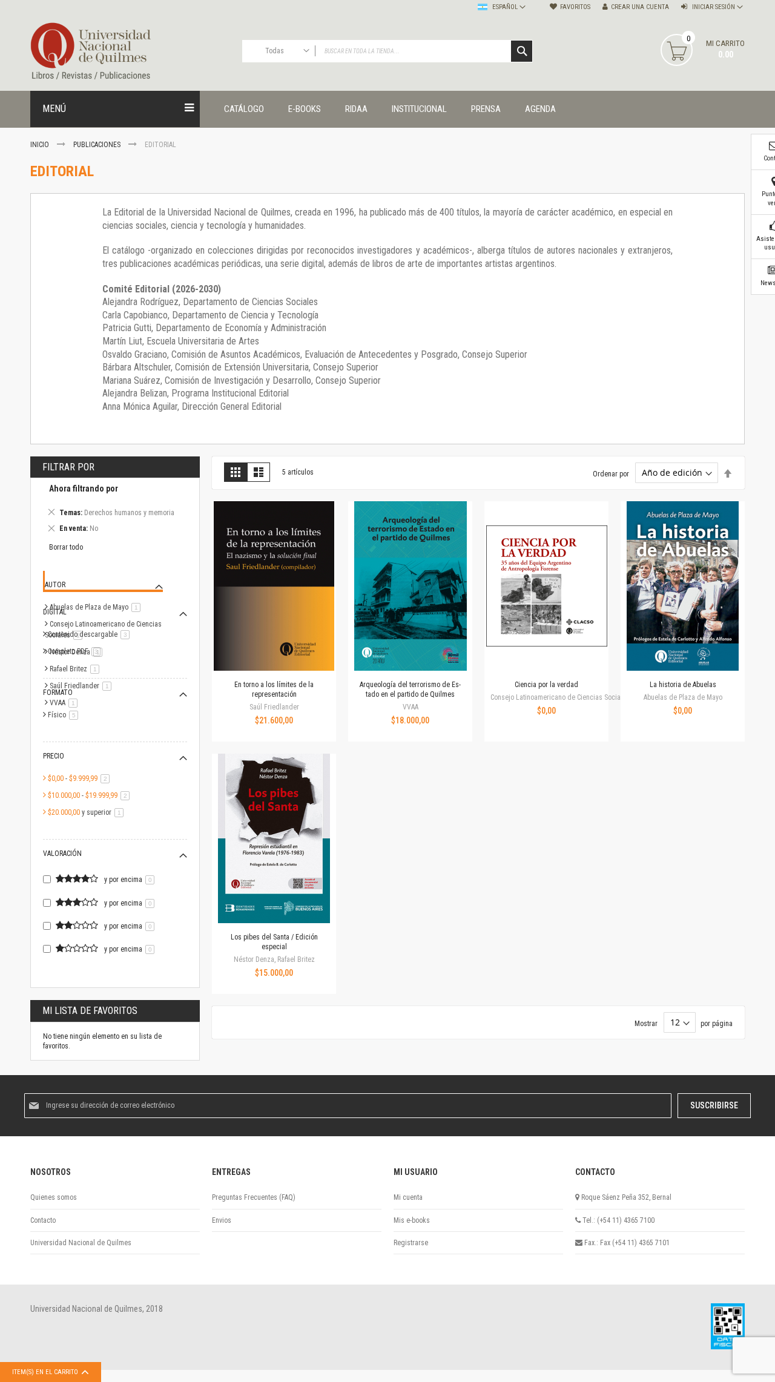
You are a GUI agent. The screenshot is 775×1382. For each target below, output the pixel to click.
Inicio (40, 144)
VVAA (66, 703)
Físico (65, 715)
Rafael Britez (77, 669)
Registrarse (411, 1243)
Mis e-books (412, 1220)
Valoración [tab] (62, 853)
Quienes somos (53, 1197)
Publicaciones (97, 144)
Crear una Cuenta (640, 7)
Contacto (43, 1220)
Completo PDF (76, 651)
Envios (221, 1220)
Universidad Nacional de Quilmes (80, 1243)
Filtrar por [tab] (68, 467)
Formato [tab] (58, 692)
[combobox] (387, 51)
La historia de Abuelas (683, 684)
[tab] (115, 510)
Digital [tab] (55, 612)
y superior (88, 812)
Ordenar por (611, 473)
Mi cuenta (408, 1197)
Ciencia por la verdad (546, 684)
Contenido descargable (91, 634)
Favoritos (575, 7)
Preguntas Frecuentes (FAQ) (253, 1197)
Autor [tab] (55, 585)
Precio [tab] (53, 756)
